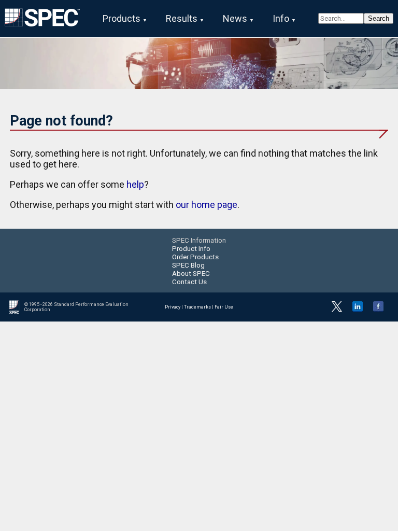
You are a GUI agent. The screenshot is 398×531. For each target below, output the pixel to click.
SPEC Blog (188, 265)
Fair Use (224, 307)
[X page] (337, 310)
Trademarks (197, 307)
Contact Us (189, 281)
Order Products (195, 257)
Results (181, 18)
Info (281, 18)
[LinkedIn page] (357, 310)
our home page (206, 204)
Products (121, 18)
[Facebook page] (378, 310)
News (235, 18)
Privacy (172, 307)
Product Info (191, 248)
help (135, 184)
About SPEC (191, 273)
